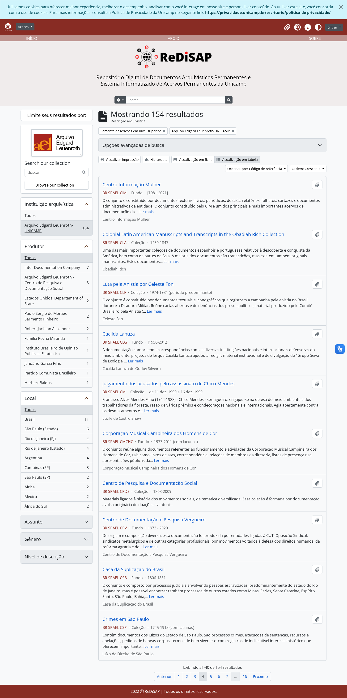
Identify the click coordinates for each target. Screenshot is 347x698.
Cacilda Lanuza (118, 334)
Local (30, 398)
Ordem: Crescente (307, 168)
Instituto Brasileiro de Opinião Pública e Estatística (56, 350)
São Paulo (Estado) (56, 430)
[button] (287, 27)
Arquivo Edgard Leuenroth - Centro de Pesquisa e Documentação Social (56, 282)
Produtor (34, 246)
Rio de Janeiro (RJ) (56, 440)
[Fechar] (341, 6)
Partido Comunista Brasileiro (56, 374)
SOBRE (315, 38)
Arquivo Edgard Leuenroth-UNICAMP (56, 228)
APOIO (173, 38)
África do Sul (56, 507)
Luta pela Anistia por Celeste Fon (138, 284)
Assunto (33, 522)
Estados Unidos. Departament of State (56, 300)
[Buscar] (84, 172)
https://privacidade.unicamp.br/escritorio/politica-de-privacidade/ (268, 12)
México (56, 498)
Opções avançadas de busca (133, 145)
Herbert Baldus (56, 383)
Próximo (260, 676)
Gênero (33, 539)
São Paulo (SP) (56, 478)
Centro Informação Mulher (131, 184)
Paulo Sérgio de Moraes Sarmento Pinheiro (56, 316)
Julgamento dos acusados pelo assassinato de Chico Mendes (168, 383)
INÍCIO (31, 38)
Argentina (56, 459)
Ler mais (146, 211)
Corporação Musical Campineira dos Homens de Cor (159, 433)
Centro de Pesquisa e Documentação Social (149, 483)
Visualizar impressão (122, 159)
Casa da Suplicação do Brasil (133, 569)
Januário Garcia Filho (56, 364)
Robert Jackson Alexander (56, 330)
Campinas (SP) (56, 469)
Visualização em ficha (195, 159)
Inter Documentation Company (56, 268)
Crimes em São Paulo (125, 619)
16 (245, 676)
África (56, 488)
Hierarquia (158, 159)
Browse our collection (55, 185)
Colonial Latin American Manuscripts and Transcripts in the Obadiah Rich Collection (193, 234)
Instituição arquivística (49, 204)
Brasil (56, 420)
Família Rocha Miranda (56, 339)
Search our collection (47, 163)
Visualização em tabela (239, 159)
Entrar (332, 27)
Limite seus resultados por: (56, 115)
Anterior (164, 676)
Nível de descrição (44, 556)
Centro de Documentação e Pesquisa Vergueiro (154, 520)
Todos (30, 215)
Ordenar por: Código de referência (255, 168)
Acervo (24, 27)
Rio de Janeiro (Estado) (56, 449)
